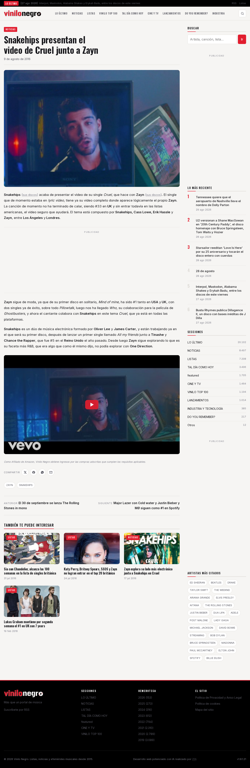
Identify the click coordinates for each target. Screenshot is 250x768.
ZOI (194, 759)
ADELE (234, 612)
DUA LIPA (219, 612)
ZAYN (9, 485)
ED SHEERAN (197, 582)
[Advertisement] (92, 262)
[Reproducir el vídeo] (92, 404)
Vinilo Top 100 (108, 13)
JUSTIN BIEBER (198, 612)
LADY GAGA (221, 620)
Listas (242, 3)
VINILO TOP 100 (91, 734)
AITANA (194, 605)
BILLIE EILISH (213, 658)
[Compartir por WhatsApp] (42, 472)
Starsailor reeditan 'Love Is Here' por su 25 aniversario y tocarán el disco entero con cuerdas (219, 251)
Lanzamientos (171, 13)
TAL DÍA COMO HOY (94, 715)
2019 (146, 740)
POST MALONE (199, 620)
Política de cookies (207, 703)
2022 (145, 721)
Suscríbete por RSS (16, 709)
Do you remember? (196, 13)
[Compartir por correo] (50, 472)
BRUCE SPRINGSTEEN (202, 642)
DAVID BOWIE (227, 627)
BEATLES (216, 582)
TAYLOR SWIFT (199, 590)
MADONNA (227, 642)
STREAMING (197, 635)
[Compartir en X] (25, 472)
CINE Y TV (88, 727)
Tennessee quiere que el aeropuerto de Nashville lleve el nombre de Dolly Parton (218, 201)
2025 (145, 703)
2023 (145, 715)
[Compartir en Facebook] (33, 472)
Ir (242, 39)
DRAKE (232, 582)
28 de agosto (205, 271)
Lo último (61, 13)
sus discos (30, 195)
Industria (218, 13)
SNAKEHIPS (26, 485)
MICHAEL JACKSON (201, 627)
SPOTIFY (195, 658)
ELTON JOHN (226, 650)
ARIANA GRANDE (200, 597)
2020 (146, 734)
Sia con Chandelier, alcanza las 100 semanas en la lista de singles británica (30, 571)
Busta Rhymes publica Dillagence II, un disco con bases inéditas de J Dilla (221, 314)
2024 (145, 709)
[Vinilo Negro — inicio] (22, 13)
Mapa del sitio (204, 709)
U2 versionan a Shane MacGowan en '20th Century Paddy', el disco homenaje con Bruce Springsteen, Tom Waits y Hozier (220, 226)
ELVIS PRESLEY (225, 597)
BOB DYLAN (217, 635)
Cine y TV (153, 13)
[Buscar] (242, 13)
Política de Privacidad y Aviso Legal (218, 697)
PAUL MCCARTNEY (201, 650)
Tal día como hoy (132, 13)
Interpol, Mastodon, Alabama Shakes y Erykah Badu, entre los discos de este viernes (218, 290)
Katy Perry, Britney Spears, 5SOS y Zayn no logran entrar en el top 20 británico (90, 571)
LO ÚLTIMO (88, 697)
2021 (146, 727)
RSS (234, 3)
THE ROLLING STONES (218, 605)
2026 (145, 697)
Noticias (77, 13)
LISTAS (85, 709)
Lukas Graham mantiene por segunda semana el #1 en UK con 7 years (28, 623)
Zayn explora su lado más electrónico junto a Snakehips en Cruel (148, 571)
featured (87, 721)
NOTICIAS (11, 29)
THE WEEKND (222, 590)
